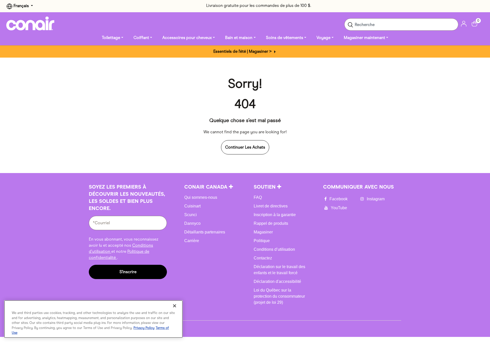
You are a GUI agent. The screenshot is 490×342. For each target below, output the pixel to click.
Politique (262, 241)
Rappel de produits (271, 223)
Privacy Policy (143, 328)
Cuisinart (192, 206)
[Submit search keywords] (350, 24)
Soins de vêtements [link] (284, 37)
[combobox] (401, 24)
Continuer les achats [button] (245, 147)
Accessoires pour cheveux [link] (187, 37)
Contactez (263, 258)
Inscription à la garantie (275, 215)
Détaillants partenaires (204, 232)
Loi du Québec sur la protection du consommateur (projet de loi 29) (279, 296)
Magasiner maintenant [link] (364, 37)
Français (21, 5)
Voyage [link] (323, 37)
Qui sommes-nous (200, 197)
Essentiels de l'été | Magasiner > (243, 51)
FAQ (258, 197)
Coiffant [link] (141, 37)
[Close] (174, 305)
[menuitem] (112, 37)
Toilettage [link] (111, 37)
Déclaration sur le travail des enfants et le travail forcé (279, 270)
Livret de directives (271, 206)
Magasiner (263, 232)
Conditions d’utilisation (274, 249)
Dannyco (192, 223)
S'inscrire (128, 271)
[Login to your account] (463, 23)
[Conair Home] (30, 23)
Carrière (191, 241)
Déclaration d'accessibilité (277, 281)
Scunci (190, 215)
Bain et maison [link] (238, 37)
